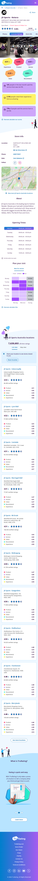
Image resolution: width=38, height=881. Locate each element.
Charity (19, 856)
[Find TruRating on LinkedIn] (19, 870)
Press (19, 853)
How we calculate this (11, 307)
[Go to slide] (16, 812)
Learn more (19, 819)
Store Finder (19, 847)
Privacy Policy (19, 862)
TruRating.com (19, 844)
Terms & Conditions (19, 865)
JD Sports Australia (10, 8)
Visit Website (17, 158)
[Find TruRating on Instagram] (14, 870)
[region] (19, 47)
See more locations (19, 740)
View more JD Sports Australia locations (20, 193)
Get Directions (20, 150)
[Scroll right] (35, 47)
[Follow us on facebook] (15, 163)
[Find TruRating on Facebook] (9, 870)
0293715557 (17, 154)
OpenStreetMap (25, 189)
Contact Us (19, 859)
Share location (12, 360)
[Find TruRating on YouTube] (23, 870)
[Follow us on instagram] (20, 163)
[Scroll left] (3, 47)
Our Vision (19, 850)
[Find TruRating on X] (28, 870)
